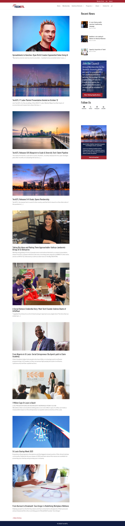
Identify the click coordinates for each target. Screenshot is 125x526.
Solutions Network (77, 6)
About (97, 6)
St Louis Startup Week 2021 (22, 451)
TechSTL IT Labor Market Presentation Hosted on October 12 (35, 100)
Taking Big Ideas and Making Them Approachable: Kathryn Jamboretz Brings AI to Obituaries (38, 248)
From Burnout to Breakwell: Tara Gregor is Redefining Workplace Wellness (40, 506)
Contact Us (106, 6)
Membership (66, 6)
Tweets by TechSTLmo (88, 114)
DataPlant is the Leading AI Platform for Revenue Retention (97, 37)
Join (106, 1)
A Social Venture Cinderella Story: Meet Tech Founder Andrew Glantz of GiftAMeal (39, 309)
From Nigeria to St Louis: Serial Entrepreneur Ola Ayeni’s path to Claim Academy (39, 355)
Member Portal (100, 1)
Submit (110, 1)
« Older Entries (17, 518)
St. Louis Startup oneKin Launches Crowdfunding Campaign (95, 24)
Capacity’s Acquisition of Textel (97, 49)
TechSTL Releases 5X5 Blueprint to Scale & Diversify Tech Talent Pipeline (40, 152)
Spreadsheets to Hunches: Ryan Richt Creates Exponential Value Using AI (40, 55)
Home (58, 6)
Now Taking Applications (92, 95)
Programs (89, 6)
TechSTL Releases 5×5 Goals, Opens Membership (30, 199)
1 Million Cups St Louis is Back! (24, 402)
